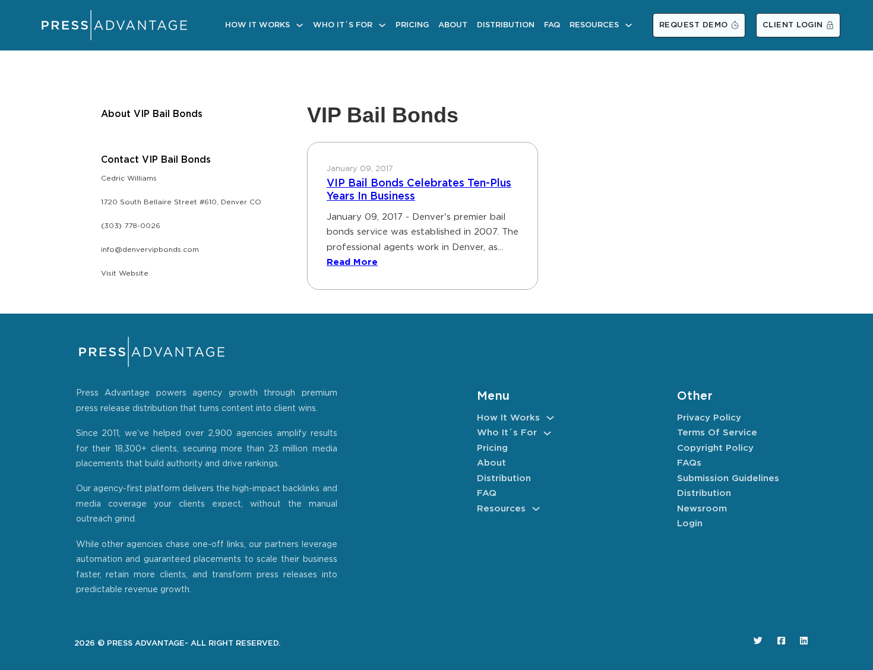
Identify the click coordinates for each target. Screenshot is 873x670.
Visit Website (124, 273)
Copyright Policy (715, 448)
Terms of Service (717, 433)
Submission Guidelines (728, 478)
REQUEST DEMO (693, 25)
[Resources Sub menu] (628, 25)
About (452, 25)
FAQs (689, 463)
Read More (352, 262)
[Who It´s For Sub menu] (382, 25)
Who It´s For (342, 25)
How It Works (257, 25)
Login (690, 523)
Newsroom (702, 509)
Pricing (412, 25)
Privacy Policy (709, 418)
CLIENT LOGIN (793, 25)
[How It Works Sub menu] (299, 25)
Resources (594, 25)
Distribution (505, 25)
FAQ (552, 25)
